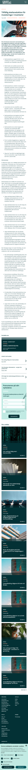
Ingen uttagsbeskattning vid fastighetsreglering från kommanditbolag (10, 517)
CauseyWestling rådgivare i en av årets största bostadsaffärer (13, 616)
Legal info (4, 726)
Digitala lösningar (5, 709)
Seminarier (17, 703)
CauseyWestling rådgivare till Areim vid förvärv (14, 584)
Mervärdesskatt (4, 702)
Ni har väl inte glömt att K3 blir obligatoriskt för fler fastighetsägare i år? (13, 551)
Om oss (3, 714)
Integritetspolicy (4, 733)
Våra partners (4, 720)
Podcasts (16, 702)
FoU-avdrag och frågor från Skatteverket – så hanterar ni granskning (11, 649)
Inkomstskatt (22, 18)
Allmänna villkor (4, 728)
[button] (14, 764)
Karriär (16, 714)
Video (16, 705)
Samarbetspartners (5, 723)
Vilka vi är (3, 717)
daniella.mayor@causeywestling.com (9, 348)
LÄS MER (22, 455)
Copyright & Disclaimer (6, 730)
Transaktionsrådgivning (6, 705)
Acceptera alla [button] (8, 767)
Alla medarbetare (5, 721)
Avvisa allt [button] (21, 767)
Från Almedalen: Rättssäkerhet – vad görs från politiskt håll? (12, 368)
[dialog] (14, 757)
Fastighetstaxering (5, 703)
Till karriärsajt (17, 717)
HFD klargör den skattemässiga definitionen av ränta (13, 376)
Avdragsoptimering (12, 18)
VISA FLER (23, 690)
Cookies (3, 731)
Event (16, 700)
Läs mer (3, 752)
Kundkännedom (4, 734)
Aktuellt (17, 697)
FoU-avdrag (4, 708)
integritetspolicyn (13, 411)
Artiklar (4, 9)
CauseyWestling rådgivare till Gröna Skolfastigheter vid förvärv (13, 682)
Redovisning (4, 711)
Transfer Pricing (4, 706)
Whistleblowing (4, 736)
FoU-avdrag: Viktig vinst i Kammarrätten (10, 360)
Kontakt (3, 718)
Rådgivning (4, 697)
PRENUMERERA (14, 416)
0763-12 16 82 (5, 349)
